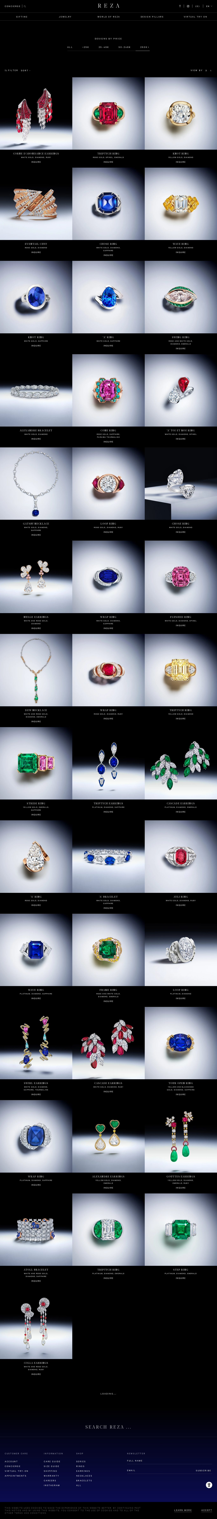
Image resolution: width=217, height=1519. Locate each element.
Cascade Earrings (181, 807)
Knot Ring (181, 158)
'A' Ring (109, 341)
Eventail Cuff (36, 248)
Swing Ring (181, 343)
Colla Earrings (36, 1368)
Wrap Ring (108, 622)
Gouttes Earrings (180, 1182)
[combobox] (209, 6)
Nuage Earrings (36, 622)
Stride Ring (36, 809)
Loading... (108, 1393)
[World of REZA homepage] (108, 6)
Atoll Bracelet (36, 1275)
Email (131, 1470)
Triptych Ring (108, 158)
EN (208, 6)
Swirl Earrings (36, 1089)
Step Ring (181, 1274)
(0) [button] (197, 6)
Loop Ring (108, 528)
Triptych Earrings (108, 807)
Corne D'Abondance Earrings (36, 158)
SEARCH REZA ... (108, 1427)
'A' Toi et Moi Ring (181, 434)
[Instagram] (188, 6)
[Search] (25, 6)
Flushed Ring (181, 621)
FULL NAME (135, 1460)
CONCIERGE (13, 6)
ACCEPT (206, 1510)
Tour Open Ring (181, 1089)
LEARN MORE (183, 1510)
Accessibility (209, 1485)
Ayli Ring (181, 901)
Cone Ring (108, 436)
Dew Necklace (36, 716)
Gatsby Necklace (36, 529)
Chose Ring (108, 249)
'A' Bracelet (108, 902)
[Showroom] (180, 6)
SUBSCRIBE (203, 1470)
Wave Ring (181, 248)
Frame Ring (108, 995)
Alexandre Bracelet (36, 434)
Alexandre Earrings (108, 1182)
